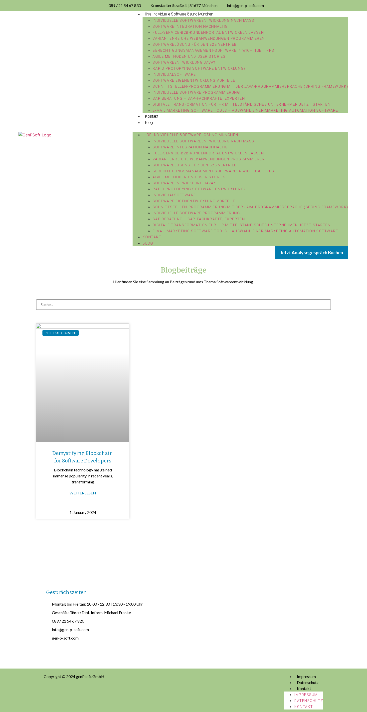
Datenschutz (308, 682)
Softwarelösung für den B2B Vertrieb (195, 44)
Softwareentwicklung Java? (184, 62)
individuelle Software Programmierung (196, 92)
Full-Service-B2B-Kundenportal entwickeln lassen (208, 32)
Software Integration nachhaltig (190, 26)
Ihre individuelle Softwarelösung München (179, 14)
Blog (149, 122)
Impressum (306, 676)
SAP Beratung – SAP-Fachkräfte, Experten (199, 98)
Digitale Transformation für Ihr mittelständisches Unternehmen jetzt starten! (242, 104)
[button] (240, 129)
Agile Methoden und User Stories (189, 56)
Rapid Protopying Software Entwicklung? (199, 68)
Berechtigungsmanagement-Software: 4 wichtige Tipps (213, 50)
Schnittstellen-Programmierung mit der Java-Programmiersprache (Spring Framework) (250, 86)
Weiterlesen (82, 492)
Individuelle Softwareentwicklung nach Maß (203, 20)
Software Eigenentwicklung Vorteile (194, 80)
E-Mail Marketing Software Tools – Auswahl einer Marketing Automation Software (245, 110)
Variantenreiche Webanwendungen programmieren (209, 38)
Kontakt (151, 116)
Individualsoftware (174, 74)
